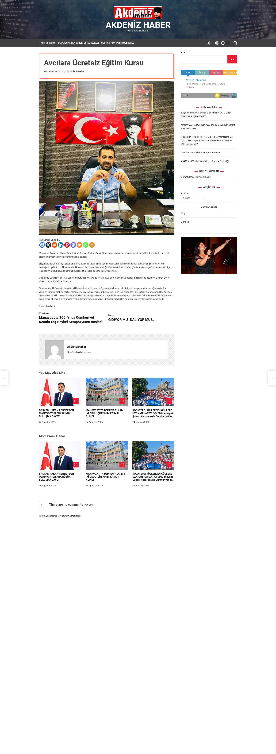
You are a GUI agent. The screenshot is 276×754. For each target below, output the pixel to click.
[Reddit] (54, 245)
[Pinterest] (67, 245)
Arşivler (185, 192)
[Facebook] (42, 245)
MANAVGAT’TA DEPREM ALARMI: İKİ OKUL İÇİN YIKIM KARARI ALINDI (105, 413)
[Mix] (79, 245)
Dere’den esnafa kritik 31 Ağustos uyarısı (201, 152)
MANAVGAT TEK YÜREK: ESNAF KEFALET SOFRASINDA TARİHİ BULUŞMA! (96, 43)
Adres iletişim (48, 43)
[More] (92, 245)
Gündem (185, 221)
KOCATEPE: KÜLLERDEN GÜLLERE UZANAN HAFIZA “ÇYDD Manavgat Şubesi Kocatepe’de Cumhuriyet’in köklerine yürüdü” (152, 415)
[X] (48, 245)
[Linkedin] (61, 245)
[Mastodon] (73, 245)
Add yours (89, 504)
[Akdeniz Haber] (54, 349)
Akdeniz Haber (138, 25)
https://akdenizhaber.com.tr (79, 352)
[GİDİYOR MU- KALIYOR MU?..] (272, 378)
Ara (183, 52)
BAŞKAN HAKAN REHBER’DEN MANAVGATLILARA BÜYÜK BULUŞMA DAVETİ (56, 413)
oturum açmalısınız (71, 516)
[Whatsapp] (85, 245)
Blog (183, 213)
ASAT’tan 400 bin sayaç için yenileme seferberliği (205, 161)
